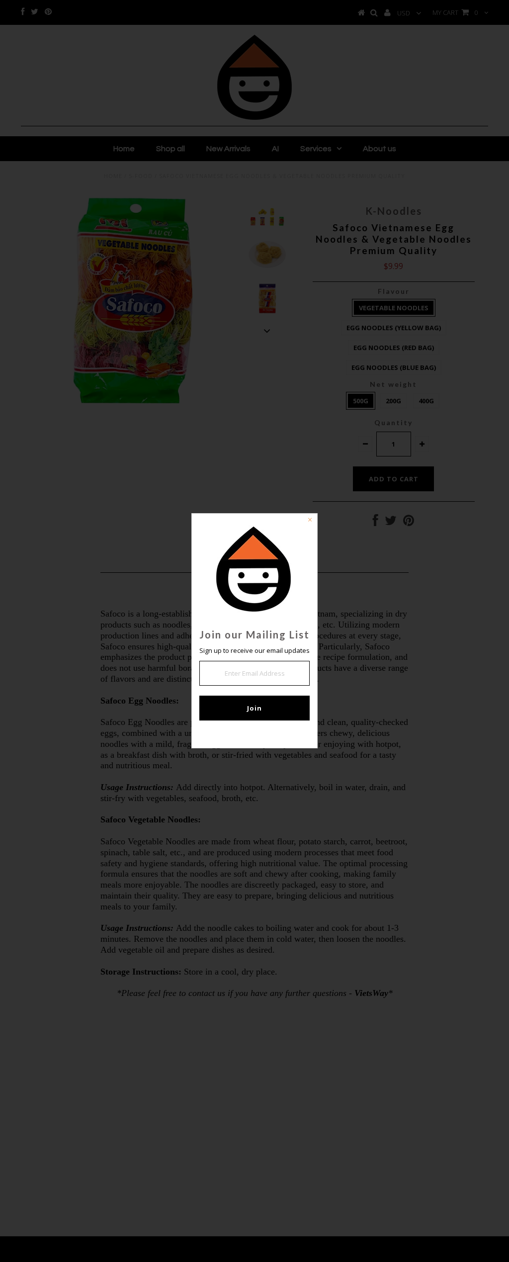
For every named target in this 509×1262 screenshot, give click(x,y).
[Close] (309, 521)
